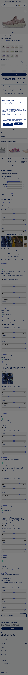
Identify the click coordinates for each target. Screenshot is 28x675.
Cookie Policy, (14, 119)
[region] (14, 112)
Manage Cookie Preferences (8, 124)
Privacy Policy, (9, 119)
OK (18, 123)
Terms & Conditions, (19, 119)
